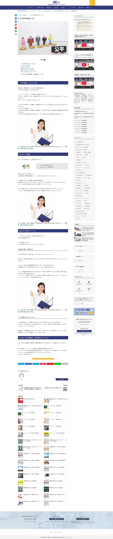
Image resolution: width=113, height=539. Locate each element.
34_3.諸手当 (78, 180)
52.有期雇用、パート (88, 203)
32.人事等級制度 (79, 175)
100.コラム (78, 218)
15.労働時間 (78, 159)
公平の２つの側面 (25, 66)
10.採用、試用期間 (87, 152)
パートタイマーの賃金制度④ (80, 126)
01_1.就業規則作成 (79, 142)
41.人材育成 (78, 200)
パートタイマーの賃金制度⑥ (80, 122)
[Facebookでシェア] (16, 18)
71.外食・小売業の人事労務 (81, 213)
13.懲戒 (77, 157)
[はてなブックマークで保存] (16, 21)
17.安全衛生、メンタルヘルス (81, 162)
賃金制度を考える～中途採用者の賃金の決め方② (84, 114)
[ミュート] (90, 49)
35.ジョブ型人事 (79, 193)
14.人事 (83, 157)
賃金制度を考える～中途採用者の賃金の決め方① (84, 117)
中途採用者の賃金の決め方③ (80, 111)
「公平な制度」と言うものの (28, 64)
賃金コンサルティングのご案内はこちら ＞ (43, 359)
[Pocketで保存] (16, 25)
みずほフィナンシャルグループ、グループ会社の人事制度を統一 (91, 98)
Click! (80, 250)
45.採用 (85, 200)
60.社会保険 (78, 208)
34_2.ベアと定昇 (87, 177)
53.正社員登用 (78, 206)
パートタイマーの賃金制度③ (80, 128)
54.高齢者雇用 (87, 206)
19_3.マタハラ (78, 170)
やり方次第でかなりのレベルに (29, 71)
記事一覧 (62, 379)
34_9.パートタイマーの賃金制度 (82, 190)
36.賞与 (87, 193)
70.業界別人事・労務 (80, 211)
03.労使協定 (78, 152)
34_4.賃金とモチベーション (81, 182)
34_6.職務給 (86, 185)
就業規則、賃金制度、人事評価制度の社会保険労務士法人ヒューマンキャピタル (58, 537)
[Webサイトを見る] (27, 376)
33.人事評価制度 (89, 175)
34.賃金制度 (78, 177)
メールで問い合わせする (84, 331)
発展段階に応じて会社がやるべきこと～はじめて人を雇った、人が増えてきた (77, 98)
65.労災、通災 (86, 208)
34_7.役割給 (78, 188)
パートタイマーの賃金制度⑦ (80, 120)
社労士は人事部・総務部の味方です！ (82, 19)
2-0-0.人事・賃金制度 (23, 15)
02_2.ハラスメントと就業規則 (81, 149)
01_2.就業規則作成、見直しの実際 (82, 144)
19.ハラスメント (88, 165)
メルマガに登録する (82, 519)
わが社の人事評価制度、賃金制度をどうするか (32, 74)
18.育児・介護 (78, 165)
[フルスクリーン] (92, 49)
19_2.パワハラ (87, 167)
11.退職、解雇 (78, 154)
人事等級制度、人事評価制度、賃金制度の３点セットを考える (84, 98)
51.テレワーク (78, 203)
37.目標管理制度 (79, 195)
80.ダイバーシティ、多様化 (81, 216)
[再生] (76, 49)
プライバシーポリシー (58, 532)
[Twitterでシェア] (16, 15)
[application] (84, 45)
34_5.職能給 (78, 185)
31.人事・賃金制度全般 (80, 172)
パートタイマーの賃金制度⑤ (80, 124)
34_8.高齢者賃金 (87, 188)
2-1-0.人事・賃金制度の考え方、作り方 (36, 15)
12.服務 (86, 154)
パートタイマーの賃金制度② (80, 130)
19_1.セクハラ (78, 167)
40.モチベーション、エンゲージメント (83, 198)
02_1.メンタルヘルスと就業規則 (82, 147)
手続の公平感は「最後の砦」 (28, 70)
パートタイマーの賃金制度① (80, 132)
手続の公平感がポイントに (27, 68)
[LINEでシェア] (16, 31)
